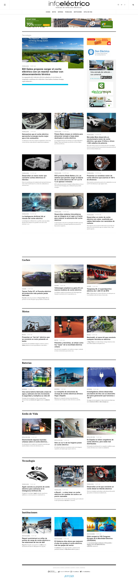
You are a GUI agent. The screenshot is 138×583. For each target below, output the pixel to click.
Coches (48, 12)
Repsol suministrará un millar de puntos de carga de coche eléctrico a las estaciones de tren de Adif (36, 540)
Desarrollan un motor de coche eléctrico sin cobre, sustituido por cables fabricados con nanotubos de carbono (101, 220)
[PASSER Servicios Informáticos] (69, 576)
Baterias (60, 12)
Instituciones (78, 12)
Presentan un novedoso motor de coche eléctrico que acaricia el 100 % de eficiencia (101, 177)
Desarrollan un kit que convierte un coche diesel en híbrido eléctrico (100, 487)
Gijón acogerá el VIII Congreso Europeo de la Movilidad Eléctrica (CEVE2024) (100, 538)
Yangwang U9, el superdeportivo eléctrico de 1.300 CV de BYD (99, 290)
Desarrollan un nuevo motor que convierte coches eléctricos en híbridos (34, 177)
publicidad (67, 567)
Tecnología (68, 12)
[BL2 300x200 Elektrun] (101, 101)
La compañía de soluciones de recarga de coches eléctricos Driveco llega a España (68, 393)
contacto (77, 567)
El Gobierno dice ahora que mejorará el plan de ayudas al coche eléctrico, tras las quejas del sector (68, 543)
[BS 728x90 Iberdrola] (69, 23)
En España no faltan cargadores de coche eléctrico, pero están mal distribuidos (100, 441)
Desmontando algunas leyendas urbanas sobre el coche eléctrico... (35, 441)
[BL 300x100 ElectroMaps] (101, 88)
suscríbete (72, 567)
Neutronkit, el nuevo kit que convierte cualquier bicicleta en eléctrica (101, 338)
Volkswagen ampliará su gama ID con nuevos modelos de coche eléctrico (68, 289)
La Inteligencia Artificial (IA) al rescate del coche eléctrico (33, 217)
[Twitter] (121, 5)
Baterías (24, 389)
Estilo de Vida (88, 12)
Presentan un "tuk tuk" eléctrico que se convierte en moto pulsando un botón (36, 339)
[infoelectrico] (69, 5)
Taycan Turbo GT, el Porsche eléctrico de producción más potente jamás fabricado (36, 293)
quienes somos (56, 567)
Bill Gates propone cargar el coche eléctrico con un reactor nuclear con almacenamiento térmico (42, 71)
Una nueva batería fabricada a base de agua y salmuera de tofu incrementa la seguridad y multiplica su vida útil (36, 394)
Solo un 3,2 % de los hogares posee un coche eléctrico (68, 443)
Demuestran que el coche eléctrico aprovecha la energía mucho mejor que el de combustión (35, 136)
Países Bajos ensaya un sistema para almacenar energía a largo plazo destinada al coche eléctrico (68, 136)
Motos (54, 12)
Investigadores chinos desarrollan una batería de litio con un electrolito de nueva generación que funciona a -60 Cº (101, 394)
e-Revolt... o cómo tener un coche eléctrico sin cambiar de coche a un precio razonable (68, 494)
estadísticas (82, 567)
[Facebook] (118, 5)
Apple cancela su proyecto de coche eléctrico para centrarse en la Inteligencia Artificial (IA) (36, 489)
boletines (62, 567)
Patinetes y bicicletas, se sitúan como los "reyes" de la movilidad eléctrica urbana (68, 345)
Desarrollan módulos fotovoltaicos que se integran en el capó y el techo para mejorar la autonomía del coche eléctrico (68, 217)
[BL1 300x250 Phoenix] (101, 70)
